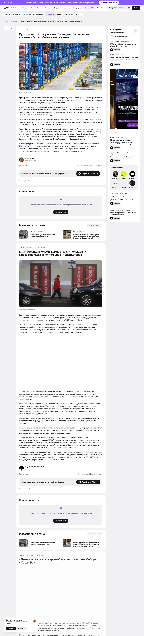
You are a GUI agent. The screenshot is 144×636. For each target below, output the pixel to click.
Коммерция (30, 30)
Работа (39, 8)
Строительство (114, 152)
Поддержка (77, 8)
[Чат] (129, 8)
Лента (25, 8)
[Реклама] (124, 99)
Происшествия (114, 41)
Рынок (82, 231)
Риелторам (113, 208)
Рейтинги (48, 8)
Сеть (32, 8)
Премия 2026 (89, 8)
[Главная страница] (10, 8)
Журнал (57, 8)
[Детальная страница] (39, 234)
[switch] (119, 36)
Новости (22, 30)
